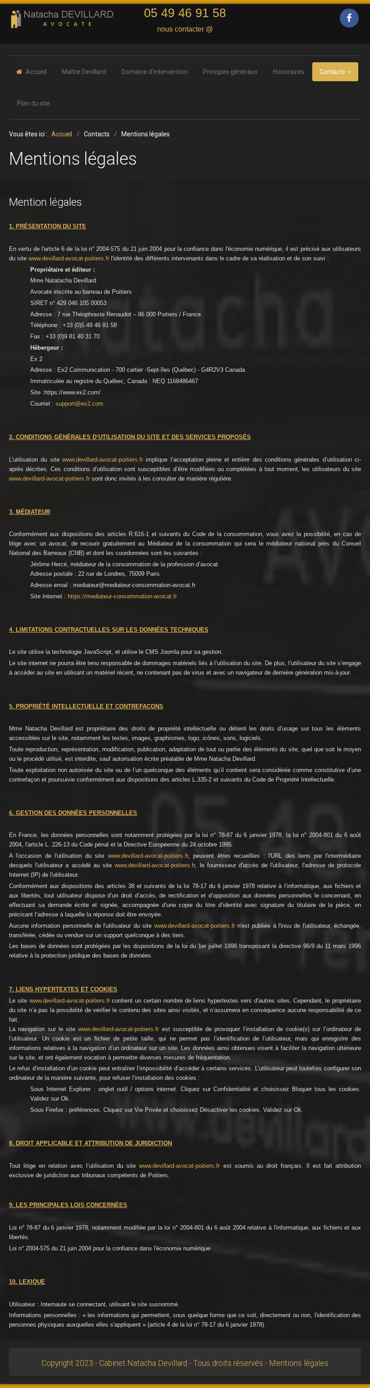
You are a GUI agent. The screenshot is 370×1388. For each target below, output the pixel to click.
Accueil (36, 71)
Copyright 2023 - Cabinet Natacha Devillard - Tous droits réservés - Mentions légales (185, 1363)
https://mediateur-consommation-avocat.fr (122, 596)
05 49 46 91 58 (185, 13)
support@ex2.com (79, 403)
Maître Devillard (84, 71)
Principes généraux (230, 71)
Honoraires (288, 71)
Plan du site (33, 103)
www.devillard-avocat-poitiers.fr (68, 258)
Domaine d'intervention (154, 71)
